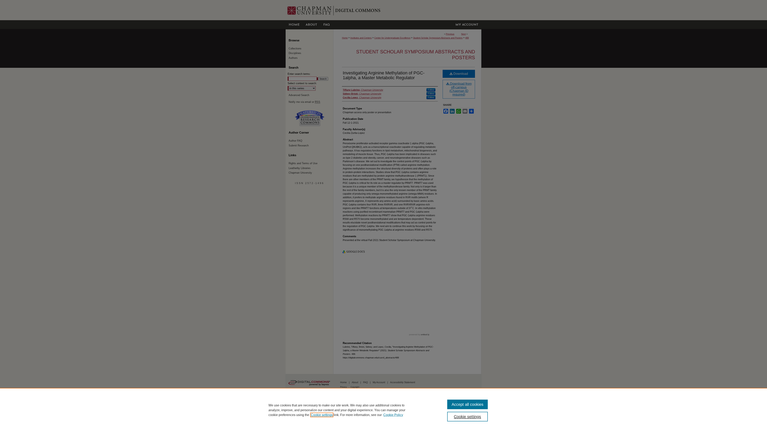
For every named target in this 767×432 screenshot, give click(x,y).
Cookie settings (322, 415)
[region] (383, 410)
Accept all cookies (467, 404)
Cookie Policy (393, 415)
